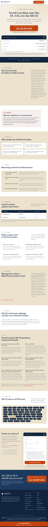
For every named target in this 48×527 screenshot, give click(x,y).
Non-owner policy (28, 497)
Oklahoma (28, 416)
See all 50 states (42, 483)
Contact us (39, 499)
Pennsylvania (39, 416)
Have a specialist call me (35, 462)
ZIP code (37, 442)
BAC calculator (40, 503)
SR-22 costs (27, 499)
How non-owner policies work (8, 300)
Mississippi (38, 412)
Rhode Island (6, 418)
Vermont (39, 418)
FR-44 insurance (28, 501)
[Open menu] (45, 2)
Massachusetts (21, 412)
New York (5, 416)
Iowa (30, 409)
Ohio (24, 416)
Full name (27, 437)
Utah (35, 418)
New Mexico (39, 414)
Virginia (5, 421)
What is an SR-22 (28, 495)
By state (26, 507)
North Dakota (18, 416)
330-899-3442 (39, 2)
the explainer (28, 385)
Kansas (34, 409)
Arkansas (19, 407)
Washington (10, 421)
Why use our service (29, 509)
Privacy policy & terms (41, 509)
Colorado (30, 407)
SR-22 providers (28, 505)
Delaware (42, 407)
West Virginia (16, 421)
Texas (31, 418)
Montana (10, 414)
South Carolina (13, 418)
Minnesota (32, 412)
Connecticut (36, 407)
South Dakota (20, 418)
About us (38, 505)
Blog (37, 497)
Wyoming (28, 421)
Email (26, 446)
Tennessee (26, 418)
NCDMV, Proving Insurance (14, 51)
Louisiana (5, 412)
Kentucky (39, 409)
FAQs (38, 495)
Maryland (14, 412)
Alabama (5, 407)
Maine (10, 412)
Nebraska (15, 414)
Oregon (33, 416)
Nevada (20, 414)
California (25, 407)
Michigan (27, 412)
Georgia (9, 409)
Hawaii (14, 409)
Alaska (10, 407)
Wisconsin (23, 421)
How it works (27, 503)
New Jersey (33, 414)
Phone (26, 442)
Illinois (22, 409)
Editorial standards (40, 507)
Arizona (14, 407)
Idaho (18, 409)
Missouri (5, 414)
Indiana (26, 409)
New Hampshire (26, 414)
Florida (5, 409)
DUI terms (39, 501)
